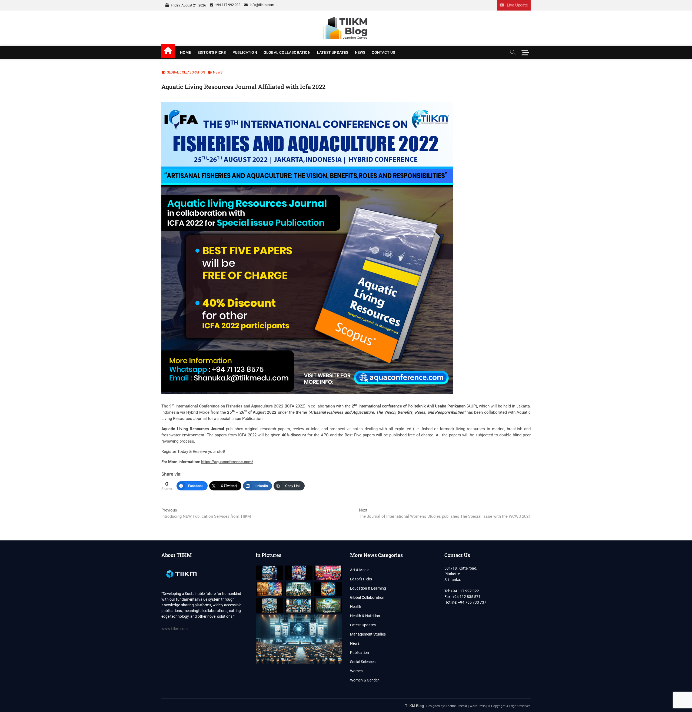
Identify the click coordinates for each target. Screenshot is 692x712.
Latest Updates (332, 52)
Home (185, 52)
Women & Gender (364, 680)
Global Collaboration (287, 52)
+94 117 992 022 (227, 5)
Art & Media (360, 570)
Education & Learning (368, 588)
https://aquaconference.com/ (227, 461)
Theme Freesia (456, 706)
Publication (244, 52)
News (360, 52)
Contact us (383, 52)
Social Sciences (362, 662)
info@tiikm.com (261, 5)
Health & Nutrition (365, 616)
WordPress (477, 706)
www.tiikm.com (174, 629)
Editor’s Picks (212, 52)
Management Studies (368, 634)
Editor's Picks (361, 579)
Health (355, 606)
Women (356, 671)
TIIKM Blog (414, 706)
